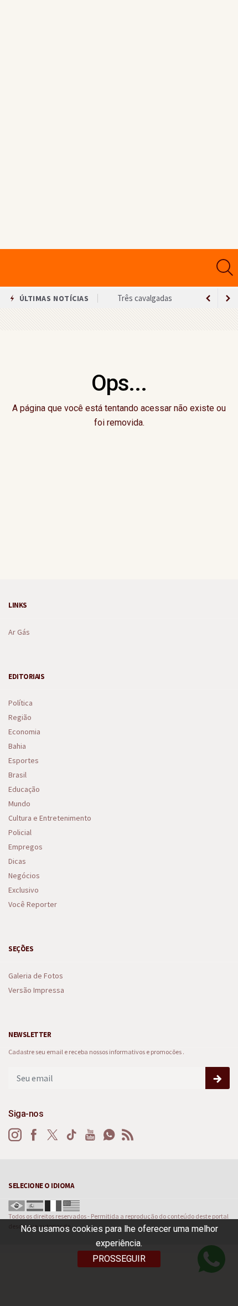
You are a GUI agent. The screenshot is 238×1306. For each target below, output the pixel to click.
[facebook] (33, 1135)
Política (20, 703)
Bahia (17, 746)
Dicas (17, 861)
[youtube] (90, 1135)
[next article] (208, 298)
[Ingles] (71, 1204)
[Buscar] (226, 267)
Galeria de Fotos (35, 976)
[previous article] (228, 298)
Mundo (19, 804)
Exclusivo (23, 890)
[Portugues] (16, 1204)
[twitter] (52, 1135)
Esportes (23, 760)
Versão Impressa (36, 990)
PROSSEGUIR (119, 1258)
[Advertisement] (119, 124)
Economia (24, 732)
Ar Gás (19, 632)
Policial (20, 832)
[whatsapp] (109, 1135)
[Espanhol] (35, 1204)
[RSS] (127, 1135)
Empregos (25, 847)
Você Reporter (32, 904)
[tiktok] (71, 1135)
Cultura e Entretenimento (49, 818)
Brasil (17, 775)
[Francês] (53, 1204)
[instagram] (15, 1135)
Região (20, 717)
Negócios (24, 875)
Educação (24, 789)
